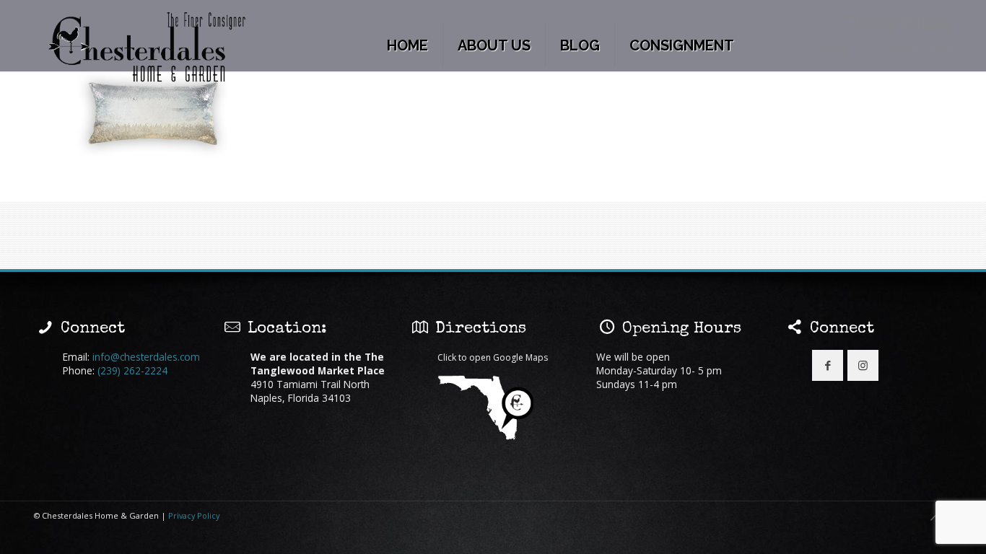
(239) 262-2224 (132, 370)
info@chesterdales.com (146, 357)
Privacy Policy (193, 515)
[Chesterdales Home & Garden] (147, 48)
